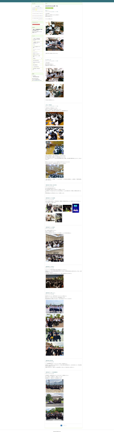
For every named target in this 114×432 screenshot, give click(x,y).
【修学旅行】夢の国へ (49, 360)
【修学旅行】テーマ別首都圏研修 (51, 372)
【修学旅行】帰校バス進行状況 (51, 185)
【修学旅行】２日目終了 (49, 266)
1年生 (57, 106)
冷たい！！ (47, 10)
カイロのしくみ (48, 59)
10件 (51, 8)
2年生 (57, 11)
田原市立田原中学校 (36, 1)
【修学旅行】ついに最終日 (50, 227)
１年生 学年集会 (48, 104)
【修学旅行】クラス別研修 (50, 197)
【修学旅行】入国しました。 (50, 292)
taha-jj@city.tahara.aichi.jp (38, 80)
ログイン (81, 1)
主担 (53, 11)
